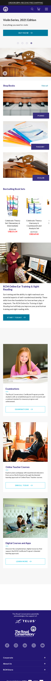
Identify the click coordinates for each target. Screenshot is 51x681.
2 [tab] (23, 44)
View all (44, 86)
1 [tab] (18, 44)
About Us (7, 663)
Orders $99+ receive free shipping (25, 3)
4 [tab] (31, 44)
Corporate (8, 657)
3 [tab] (27, 44)
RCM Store (8, 669)
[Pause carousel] (5, 74)
